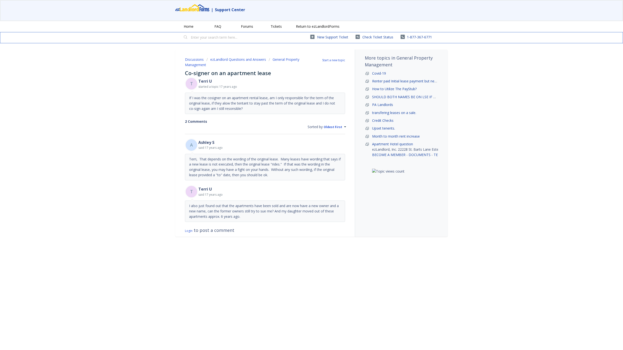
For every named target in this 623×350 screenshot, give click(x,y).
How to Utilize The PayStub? (394, 89)
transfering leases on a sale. (394, 112)
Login (188, 231)
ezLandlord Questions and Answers (238, 59)
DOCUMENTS (420, 154)
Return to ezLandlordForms (317, 26)
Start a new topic (333, 60)
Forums (247, 26)
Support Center (230, 9)
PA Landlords (382, 104)
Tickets (276, 26)
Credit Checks (383, 120)
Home (188, 26)
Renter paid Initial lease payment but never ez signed (413, 81)
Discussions (194, 59)
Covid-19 (379, 73)
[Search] (185, 38)
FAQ (217, 26)
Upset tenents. (383, 128)
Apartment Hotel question (392, 144)
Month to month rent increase (396, 136)
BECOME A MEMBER (388, 154)
